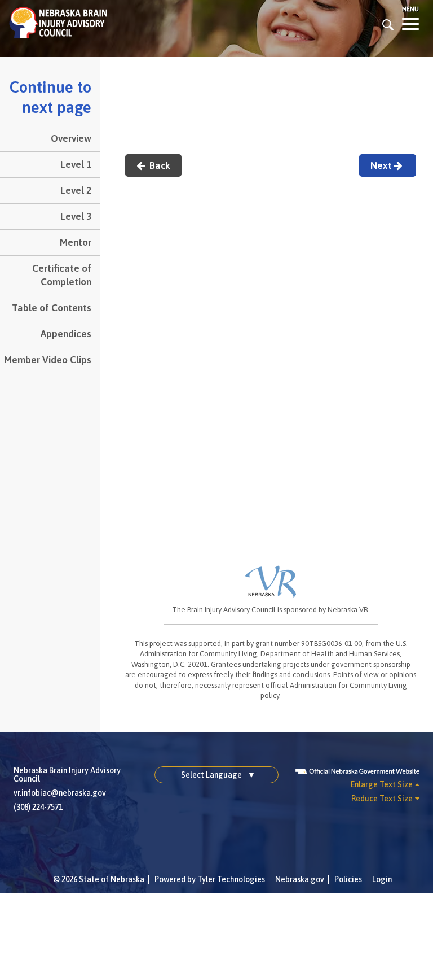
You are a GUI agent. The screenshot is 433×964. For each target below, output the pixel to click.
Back (158, 165)
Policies (348, 879)
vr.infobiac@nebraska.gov (60, 792)
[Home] (57, 22)
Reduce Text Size (382, 798)
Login (382, 879)
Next (382, 165)
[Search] (388, 24)
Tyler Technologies (231, 879)
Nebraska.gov (299, 879)
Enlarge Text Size (382, 784)
